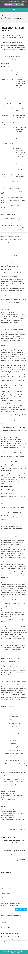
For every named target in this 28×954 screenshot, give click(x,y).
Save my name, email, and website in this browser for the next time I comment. (12, 904)
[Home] (1, 18)
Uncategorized (7, 37)
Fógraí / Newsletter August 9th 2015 (14, 860)
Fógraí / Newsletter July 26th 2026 (9, 939)
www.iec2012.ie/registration (18, 427)
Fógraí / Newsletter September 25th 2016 (14, 851)
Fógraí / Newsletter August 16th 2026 (10, 931)
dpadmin (5, 35)
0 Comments (19, 37)
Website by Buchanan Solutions (17, 952)
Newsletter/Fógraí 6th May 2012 (20, 18)
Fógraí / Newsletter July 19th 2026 (9, 942)
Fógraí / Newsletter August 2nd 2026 (10, 936)
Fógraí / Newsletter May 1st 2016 (14, 840)
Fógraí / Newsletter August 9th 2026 (10, 933)
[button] (14, 9)
